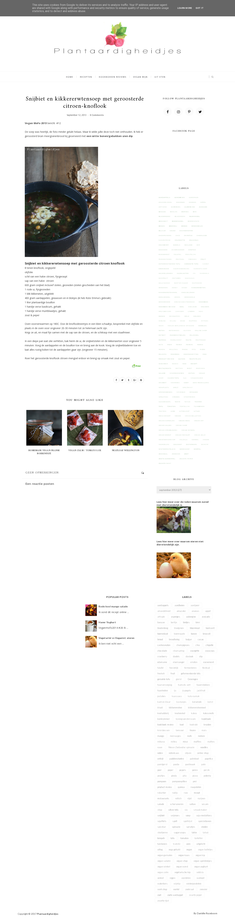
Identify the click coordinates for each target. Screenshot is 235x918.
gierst (206, 264)
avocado (203, 207)
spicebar (181, 392)
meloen (197, 316)
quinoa (181, 359)
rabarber (163, 364)
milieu (173, 321)
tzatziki (163, 411)
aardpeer (193, 197)
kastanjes (197, 283)
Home (69, 77)
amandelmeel (165, 202)
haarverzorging (181, 269)
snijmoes (175, 382)
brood (184, 226)
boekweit (163, 221)
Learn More (184, 8)
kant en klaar (181, 283)
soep (186, 382)
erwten (192, 250)
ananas (192, 202)
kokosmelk (189, 297)
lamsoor (179, 311)
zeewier (176, 454)
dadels (176, 245)
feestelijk (190, 254)
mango (162, 316)
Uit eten (159, 77)
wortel (197, 449)
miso (182, 321)
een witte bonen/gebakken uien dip (110, 136)
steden (176, 397)
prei (205, 354)
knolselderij (188, 292)
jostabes (176, 278)
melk (186, 316)
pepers (189, 344)
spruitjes (163, 397)
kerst (175, 287)
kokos (177, 297)
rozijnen (200, 368)
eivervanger (178, 250)
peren (200, 344)
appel (203, 202)
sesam (202, 373)
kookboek (203, 302)
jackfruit (163, 278)
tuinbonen (199, 406)
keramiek (163, 287)
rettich (179, 368)
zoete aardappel (167, 459)
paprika (162, 340)
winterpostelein (167, 449)
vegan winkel (188, 430)
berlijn (173, 212)
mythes (204, 321)
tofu (161, 406)
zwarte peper (186, 459)
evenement (164, 254)
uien (173, 411)
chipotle (188, 235)
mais (201, 311)
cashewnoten (186, 230)
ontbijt (162, 335)
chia (178, 235)
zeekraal (163, 454)
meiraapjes (174, 316)
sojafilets (164, 387)
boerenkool (178, 221)
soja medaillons (201, 382)
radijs (175, 364)
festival (180, 259)
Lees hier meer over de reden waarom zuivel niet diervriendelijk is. (183, 503)
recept (194, 364)
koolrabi (192, 307)
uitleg (197, 411)
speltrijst (188, 387)
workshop (185, 449)
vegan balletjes (193, 416)
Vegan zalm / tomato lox (84, 450)
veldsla (183, 439)
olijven (187, 330)
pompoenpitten (191, 354)
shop (161, 378)
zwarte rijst (165, 463)
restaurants (165, 368)
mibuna (162, 321)
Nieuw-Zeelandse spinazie (181, 325)
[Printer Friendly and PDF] (136, 365)
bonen (162, 226)
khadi (184, 287)
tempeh (198, 402)
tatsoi (187, 402)
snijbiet (163, 382)
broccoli (173, 226)
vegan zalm (200, 435)
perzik (162, 349)
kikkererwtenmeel (168, 292)
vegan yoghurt (182, 435)
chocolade (202, 235)
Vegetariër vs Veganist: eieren (116, 637)
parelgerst (176, 340)
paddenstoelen (177, 335)
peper (179, 344)
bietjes (185, 212)
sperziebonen (166, 392)
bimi (195, 212)
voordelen (164, 444)
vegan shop (181, 425)
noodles (202, 325)
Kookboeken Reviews (112, 77)
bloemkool (194, 216)
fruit (203, 259)
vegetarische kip (167, 439)
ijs (194, 273)
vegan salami (165, 425)
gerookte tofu (191, 264)
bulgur (162, 230)
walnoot (177, 444)
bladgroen (180, 216)
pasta (188, 340)
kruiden (205, 307)
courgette (180, 240)
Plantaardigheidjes (47, 913)
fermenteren (165, 259)
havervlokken (166, 273)
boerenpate (193, 221)
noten (162, 330)
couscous (194, 240)
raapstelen (195, 359)
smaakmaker (197, 378)
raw (184, 364)
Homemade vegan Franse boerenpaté (44, 452)
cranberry (164, 245)
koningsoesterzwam (184, 302)
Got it (200, 8)
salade (162, 373)
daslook (188, 245)
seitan (191, 373)
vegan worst (165, 435)
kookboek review (167, 307)
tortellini (185, 406)
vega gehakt (165, 416)
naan (161, 325)
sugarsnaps (165, 402)
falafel (177, 254)
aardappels (164, 197)
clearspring (165, 240)
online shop (201, 330)
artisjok (163, 207)
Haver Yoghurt (107, 622)
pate (161, 344)
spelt (175, 387)
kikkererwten (198, 287)
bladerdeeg (164, 216)
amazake (180, 202)
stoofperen (189, 397)
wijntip (205, 444)
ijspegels (204, 273)
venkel (195, 439)
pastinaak (201, 340)
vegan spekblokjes (168, 430)
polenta (163, 354)
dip (198, 245)
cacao (172, 230)
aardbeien (179, 197)
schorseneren (177, 373)
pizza (202, 349)
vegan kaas (184, 420)
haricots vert (200, 269)
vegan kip (199, 420)
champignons (165, 235)
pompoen (175, 354)
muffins (193, 321)
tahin (177, 402)
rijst (189, 368)
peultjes (173, 349)
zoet (186, 454)
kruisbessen (165, 311)
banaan (162, 212)
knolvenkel (164, 297)
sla (184, 378)
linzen (191, 311)
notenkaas (174, 330)
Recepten (86, 77)
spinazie (193, 392)
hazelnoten (183, 273)
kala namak (164, 283)
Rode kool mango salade (113, 606)
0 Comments (97, 115)
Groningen (164, 269)
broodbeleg (197, 226)
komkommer (164, 302)
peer (169, 344)
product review (166, 359)
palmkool (194, 335)
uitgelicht (184, 411)
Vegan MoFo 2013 (36, 123)
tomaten (171, 406)
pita (194, 349)
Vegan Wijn (140, 77)
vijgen (206, 439)
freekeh (192, 259)
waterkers (191, 444)
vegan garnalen (167, 420)
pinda (185, 349)
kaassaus (189, 278)
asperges (175, 207)
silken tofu (173, 378)
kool (182, 307)
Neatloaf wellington (125, 450)
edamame (163, 250)
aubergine (189, 207)
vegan (178, 416)
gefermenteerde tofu (169, 264)
